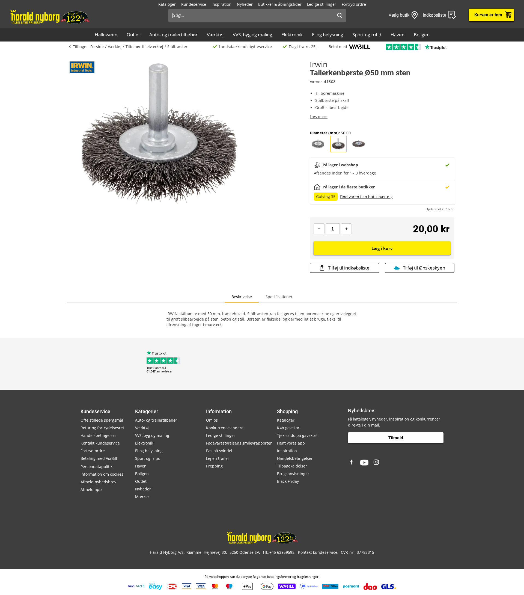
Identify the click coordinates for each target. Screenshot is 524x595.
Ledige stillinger (321, 4)
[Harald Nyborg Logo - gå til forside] (49, 16)
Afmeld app (91, 489)
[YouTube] (364, 462)
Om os (212, 420)
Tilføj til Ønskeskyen (424, 268)
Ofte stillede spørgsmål (102, 420)
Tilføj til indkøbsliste (349, 268)
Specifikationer (279, 296)
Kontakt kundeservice (100, 443)
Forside (97, 46)
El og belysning (327, 34)
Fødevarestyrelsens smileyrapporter (239, 443)
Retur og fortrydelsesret (102, 427)
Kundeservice (193, 4)
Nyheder (245, 4)
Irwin (318, 64)
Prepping (214, 466)
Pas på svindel (219, 450)
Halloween (106, 34)
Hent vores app (291, 443)
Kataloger (167, 4)
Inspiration (221, 4)
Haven (397, 34)
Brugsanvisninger (293, 473)
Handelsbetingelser (98, 435)
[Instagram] (377, 462)
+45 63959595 (281, 552)
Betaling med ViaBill (99, 458)
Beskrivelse (241, 296)
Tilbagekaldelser (292, 466)
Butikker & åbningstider (280, 4)
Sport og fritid (366, 34)
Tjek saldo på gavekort (297, 435)
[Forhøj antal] (346, 228)
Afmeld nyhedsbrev (98, 481)
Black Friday (288, 481)
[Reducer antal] (319, 228)
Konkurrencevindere (224, 427)
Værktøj (215, 34)
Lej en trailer (217, 458)
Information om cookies (102, 474)
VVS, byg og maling (252, 34)
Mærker (142, 496)
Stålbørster (177, 46)
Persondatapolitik (96, 466)
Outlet (133, 34)
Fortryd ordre (354, 4)
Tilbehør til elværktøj (144, 46)
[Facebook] (352, 462)
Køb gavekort (289, 427)
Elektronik (292, 34)
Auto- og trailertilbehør (173, 34)
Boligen (422, 34)
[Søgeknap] (339, 15)
